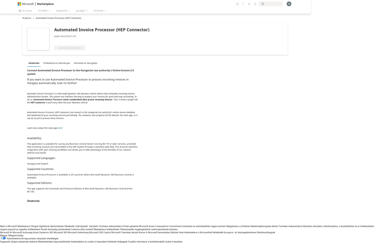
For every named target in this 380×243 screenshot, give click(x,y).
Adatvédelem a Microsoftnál (198, 232)
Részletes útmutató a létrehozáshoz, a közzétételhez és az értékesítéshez (338, 226)
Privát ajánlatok (130, 226)
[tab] (34, 63)
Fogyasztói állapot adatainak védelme (18, 241)
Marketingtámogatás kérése (264, 226)
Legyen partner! (218, 226)
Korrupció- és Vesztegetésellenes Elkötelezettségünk (249, 232)
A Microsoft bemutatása (158, 232)
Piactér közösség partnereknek (56, 229)
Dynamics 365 (46, 232)
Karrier (142, 232)
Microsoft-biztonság (23, 232)
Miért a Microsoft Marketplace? (15, 226)
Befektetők (218, 232)
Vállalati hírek (177, 232)
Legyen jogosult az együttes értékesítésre (20, 229)
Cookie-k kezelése (173, 241)
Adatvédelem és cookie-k (83, 241)
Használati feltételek (106, 241)
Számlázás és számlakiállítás (196, 226)
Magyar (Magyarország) (11, 235)
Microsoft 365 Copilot (100, 232)
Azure (36, 232)
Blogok (34, 226)
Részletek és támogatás (85, 63)
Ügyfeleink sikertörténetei (51, 226)
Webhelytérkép (45, 241)
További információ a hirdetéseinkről (146, 241)
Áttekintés (33, 63)
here (60, 128)
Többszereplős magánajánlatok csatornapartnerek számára (148, 229)
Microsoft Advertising (78, 232)
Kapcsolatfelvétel (61, 241)
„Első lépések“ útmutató (86, 226)
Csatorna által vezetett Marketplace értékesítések (95, 229)
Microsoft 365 (60, 232)
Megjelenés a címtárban (238, 226)
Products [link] (26, 18)
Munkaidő (69, 226)
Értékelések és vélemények (56, 63)
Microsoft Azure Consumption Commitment (160, 226)
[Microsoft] (26, 4)
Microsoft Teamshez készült (124, 232)
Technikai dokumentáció (111, 226)
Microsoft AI (6, 232)
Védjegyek (122, 241)
